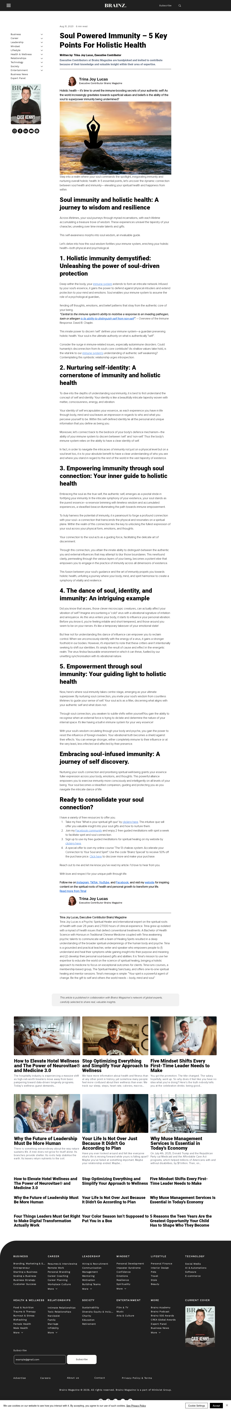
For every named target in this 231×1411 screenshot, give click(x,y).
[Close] (227, 1405)
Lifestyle (15, 50)
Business (16, 34)
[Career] (42, 38)
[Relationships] (42, 58)
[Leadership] (42, 42)
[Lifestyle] (42, 50)
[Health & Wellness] (42, 54)
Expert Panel (18, 78)
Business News (19, 74)
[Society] (42, 66)
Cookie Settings (196, 1405)
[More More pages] (56, 1289)
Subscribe (165, 5)
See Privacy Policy (136, 1405)
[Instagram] (14, 131)
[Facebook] (20, 131)
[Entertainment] (42, 70)
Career (14, 38)
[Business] (42, 34)
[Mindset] (42, 46)
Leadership (17, 42)
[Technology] (42, 62)
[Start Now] (47, 1075)
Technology (17, 62)
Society (15, 66)
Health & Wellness (21, 54)
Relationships (18, 58)
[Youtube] (31, 131)
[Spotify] (36, 131)
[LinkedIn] (25, 131)
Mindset (15, 46)
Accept (216, 1405)
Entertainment (19, 70)
